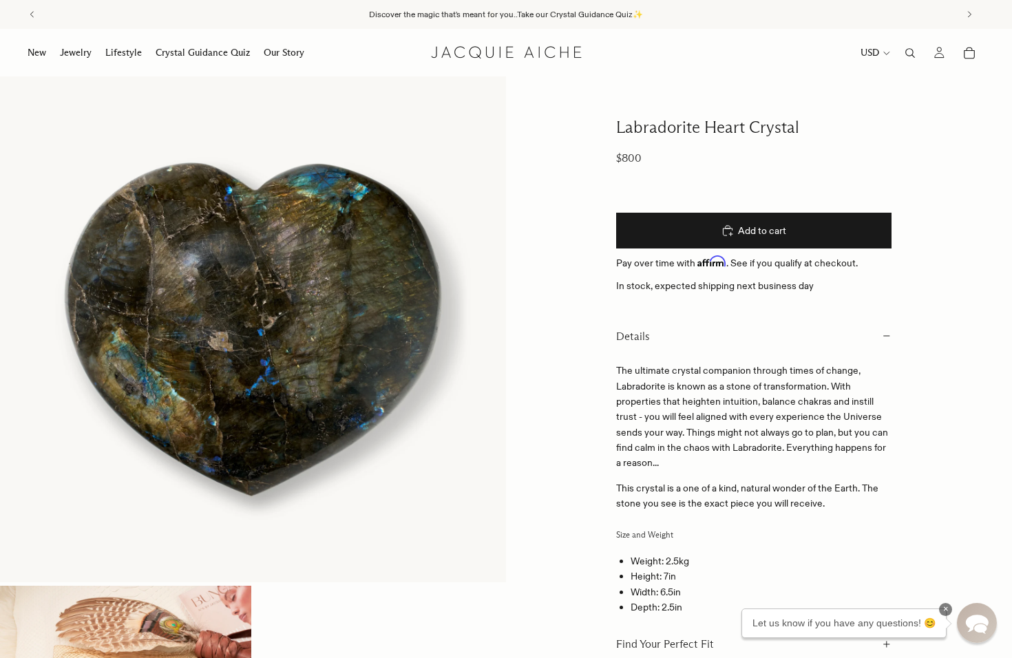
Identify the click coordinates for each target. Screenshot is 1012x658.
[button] (977, 623)
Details (633, 336)
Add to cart (762, 230)
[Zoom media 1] (253, 329)
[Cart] (969, 53)
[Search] (910, 53)
